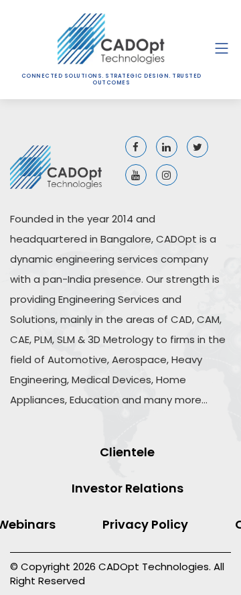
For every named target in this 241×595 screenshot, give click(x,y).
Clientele (127, 452)
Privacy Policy (145, 524)
